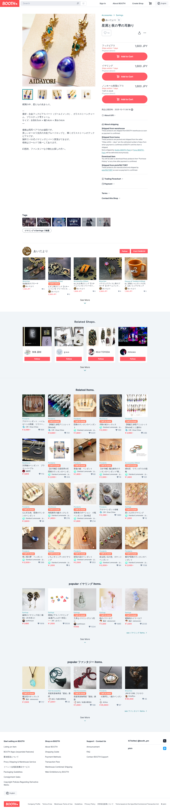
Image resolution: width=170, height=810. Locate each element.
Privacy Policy (90, 804)
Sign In (103, 3)
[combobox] (50, 3)
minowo (132, 352)
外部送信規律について (105, 804)
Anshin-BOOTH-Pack (123, 150)
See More (85, 367)
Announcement (93, 747)
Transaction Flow (52, 762)
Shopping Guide (52, 752)
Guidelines (78, 804)
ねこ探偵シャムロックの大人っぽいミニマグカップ (135, 284)
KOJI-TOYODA (103, 352)
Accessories (107, 15)
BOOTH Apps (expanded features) (19, 752)
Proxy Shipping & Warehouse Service (20, 762)
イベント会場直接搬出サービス (17, 767)
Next (93, 50)
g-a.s (66, 352)
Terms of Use (47, 804)
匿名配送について (11, 757)
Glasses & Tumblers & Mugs (135, 281)
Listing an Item (10, 747)
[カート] (119, 20)
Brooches (26, 281)
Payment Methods (53, 757)
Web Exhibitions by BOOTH (57, 772)
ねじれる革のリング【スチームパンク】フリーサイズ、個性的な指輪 (84, 284)
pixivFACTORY (107, 170)
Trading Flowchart (112, 179)
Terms (104, 193)
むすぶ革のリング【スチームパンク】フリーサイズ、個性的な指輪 (58, 287)
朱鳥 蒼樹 (36, 352)
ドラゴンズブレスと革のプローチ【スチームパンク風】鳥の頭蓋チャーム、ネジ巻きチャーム (109, 284)
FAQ (88, 752)
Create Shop (137, 3)
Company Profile (34, 804)
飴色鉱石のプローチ (30, 283)
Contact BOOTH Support (97, 757)
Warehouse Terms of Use (63, 804)
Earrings (119, 15)
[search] (77, 3)
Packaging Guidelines (13, 772)
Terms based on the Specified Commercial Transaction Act (137, 804)
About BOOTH (119, 3)
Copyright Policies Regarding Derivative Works (21, 783)
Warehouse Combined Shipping (58, 767)
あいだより (40, 251)
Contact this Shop (110, 198)
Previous (24, 50)
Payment (108, 184)
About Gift (109, 115)
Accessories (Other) (55, 281)
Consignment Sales (12, 777)
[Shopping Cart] (150, 3)
